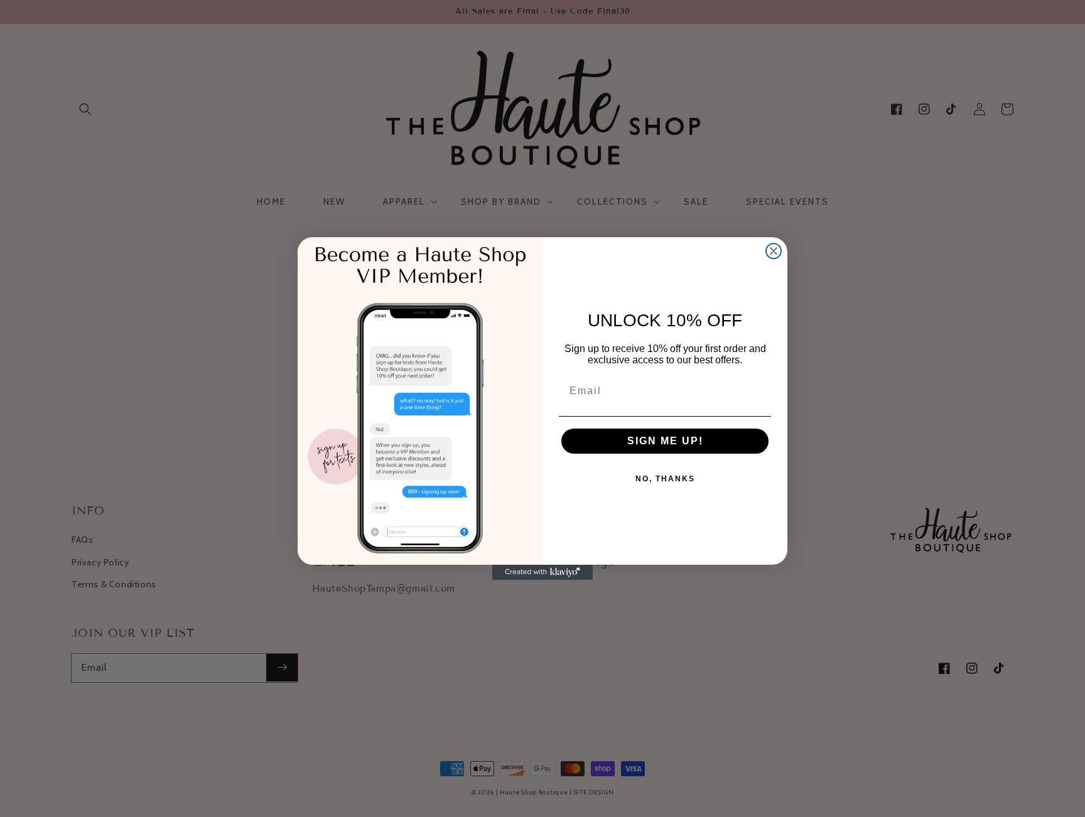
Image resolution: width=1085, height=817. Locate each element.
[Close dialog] (773, 251)
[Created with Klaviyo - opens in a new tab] (542, 572)
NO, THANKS (665, 478)
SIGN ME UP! (665, 440)
